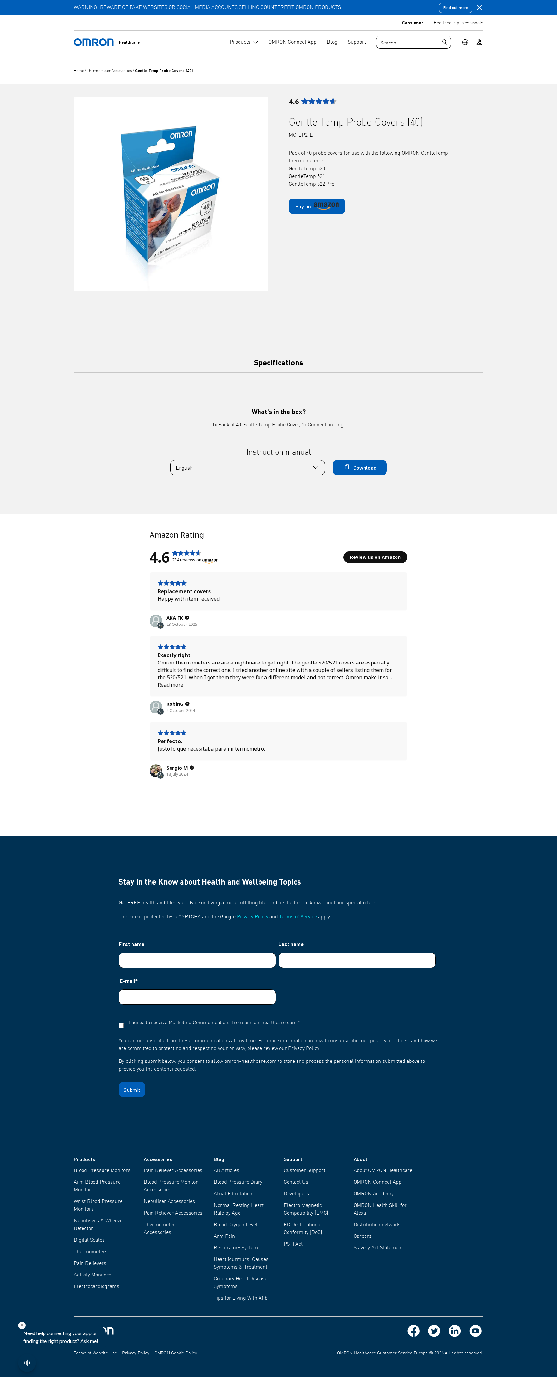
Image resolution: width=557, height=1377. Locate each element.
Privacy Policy (252, 917)
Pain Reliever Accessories (173, 1170)
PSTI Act (293, 1244)
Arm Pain (224, 1236)
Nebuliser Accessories (169, 1201)
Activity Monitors (92, 1275)
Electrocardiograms (96, 1286)
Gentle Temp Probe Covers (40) (164, 70)
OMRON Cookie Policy (175, 1353)
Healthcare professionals (458, 23)
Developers (296, 1194)
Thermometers (91, 1252)
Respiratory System (236, 1248)
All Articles (226, 1170)
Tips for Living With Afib (241, 1298)
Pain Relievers (90, 1263)
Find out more (455, 7)
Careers (363, 1236)
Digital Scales (89, 1240)
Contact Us (296, 1182)
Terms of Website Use (95, 1353)
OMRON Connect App (378, 1182)
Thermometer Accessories (110, 71)
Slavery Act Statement (378, 1248)
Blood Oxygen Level (236, 1224)
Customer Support (304, 1170)
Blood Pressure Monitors (102, 1170)
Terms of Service (298, 917)
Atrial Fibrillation (233, 1194)
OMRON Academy (374, 1194)
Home (79, 71)
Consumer (412, 22)
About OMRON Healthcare (383, 1170)
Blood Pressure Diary (238, 1182)
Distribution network (377, 1224)
